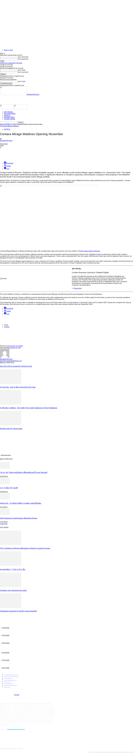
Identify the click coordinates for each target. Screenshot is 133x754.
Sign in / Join (8, 50)
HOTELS (7, 115)
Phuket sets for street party (11, 429)
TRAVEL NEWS (9, 119)
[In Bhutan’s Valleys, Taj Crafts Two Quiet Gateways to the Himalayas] (10, 404)
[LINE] (38, 155)
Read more (78, 288)
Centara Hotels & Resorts (91, 251)
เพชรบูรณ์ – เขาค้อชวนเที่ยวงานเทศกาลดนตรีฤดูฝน (21, 503)
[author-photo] (4, 357)
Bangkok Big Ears (6, 140)
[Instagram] (17, 738)
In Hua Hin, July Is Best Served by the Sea (18, 387)
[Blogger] (2, 738)
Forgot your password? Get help (11, 63)
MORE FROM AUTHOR (23, 366)
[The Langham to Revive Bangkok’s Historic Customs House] (10, 544)
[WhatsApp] (32, 155)
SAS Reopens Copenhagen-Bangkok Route (18, 518)
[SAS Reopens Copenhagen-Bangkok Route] (5, 514)
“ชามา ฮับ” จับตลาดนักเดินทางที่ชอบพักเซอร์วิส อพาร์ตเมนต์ (23, 472)
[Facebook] (14, 155)
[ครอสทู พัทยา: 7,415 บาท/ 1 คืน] (10, 565)
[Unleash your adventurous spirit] (10, 586)
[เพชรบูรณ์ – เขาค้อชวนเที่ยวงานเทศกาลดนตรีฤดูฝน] (5, 499)
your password (23, 59)
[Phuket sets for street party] (10, 425)
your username (23, 57)
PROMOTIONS (9, 117)
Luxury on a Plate (17, 346)
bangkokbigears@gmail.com (16, 729)
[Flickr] (12, 738)
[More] (45, 155)
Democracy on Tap (14, 347)
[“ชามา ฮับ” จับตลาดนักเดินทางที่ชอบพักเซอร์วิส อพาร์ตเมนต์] (5, 468)
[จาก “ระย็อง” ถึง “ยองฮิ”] (5, 484)
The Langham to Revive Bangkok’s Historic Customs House (25, 548)
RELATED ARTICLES (7, 366)
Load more (3, 524)
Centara (6, 327)
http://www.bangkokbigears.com (11, 361)
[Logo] (7, 108)
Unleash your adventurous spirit (13, 590)
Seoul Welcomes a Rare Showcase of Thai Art (16, 624)
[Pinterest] (26, 155)
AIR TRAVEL (8, 112)
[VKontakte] (22, 738)
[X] (20, 155)
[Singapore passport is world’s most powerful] (10, 607)
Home (2, 124)
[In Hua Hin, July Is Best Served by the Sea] (10, 383)
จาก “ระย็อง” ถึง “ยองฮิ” (9, 488)
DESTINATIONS (9, 114)
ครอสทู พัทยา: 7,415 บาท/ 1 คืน (12, 569)
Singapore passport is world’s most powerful (18, 611)
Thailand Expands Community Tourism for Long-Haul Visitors (20, 640)
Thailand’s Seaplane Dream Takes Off (13, 632)
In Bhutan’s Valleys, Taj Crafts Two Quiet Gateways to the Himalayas (28, 408)
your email (21, 70)
